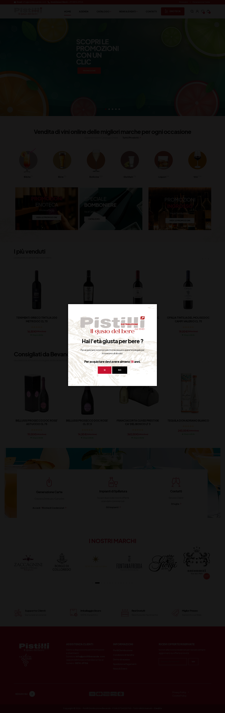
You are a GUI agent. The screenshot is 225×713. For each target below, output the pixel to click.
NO (119, 370)
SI (104, 370)
